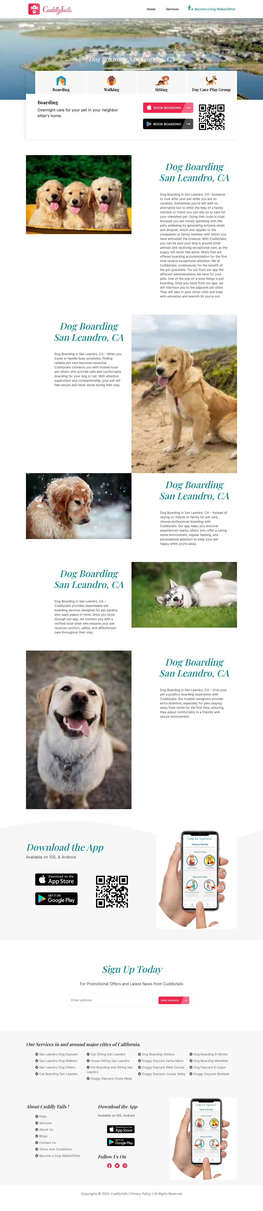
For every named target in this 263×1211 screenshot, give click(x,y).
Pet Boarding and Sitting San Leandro (110, 1069)
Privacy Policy (140, 1194)
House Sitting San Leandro (110, 1061)
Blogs (42, 1136)
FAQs (42, 1116)
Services (172, 9)
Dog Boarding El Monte (210, 1054)
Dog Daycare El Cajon (209, 1067)
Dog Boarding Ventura (157, 1054)
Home (152, 9)
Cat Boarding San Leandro (58, 1074)
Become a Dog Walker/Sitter (215, 9)
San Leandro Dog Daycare (58, 1054)
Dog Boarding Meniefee (210, 1061)
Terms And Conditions (55, 1149)
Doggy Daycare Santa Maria (162, 1061)
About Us (45, 1129)
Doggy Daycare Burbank (211, 1074)
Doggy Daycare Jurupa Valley (163, 1074)
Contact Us (47, 1143)
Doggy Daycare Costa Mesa (111, 1078)
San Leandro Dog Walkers (57, 1061)
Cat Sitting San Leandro (108, 1054)
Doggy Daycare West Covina (162, 1067)
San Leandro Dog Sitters (56, 1067)
